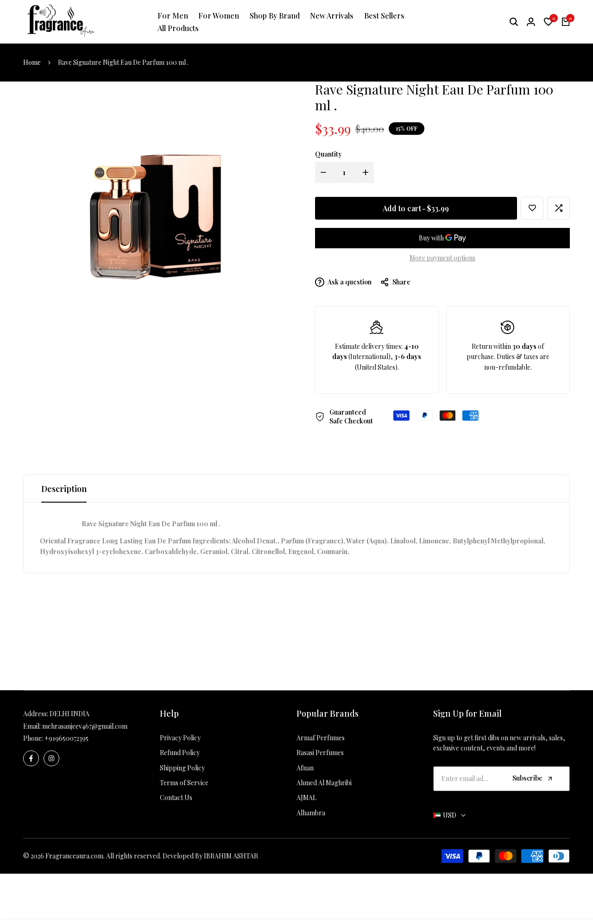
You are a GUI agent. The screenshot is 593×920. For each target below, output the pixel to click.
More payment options (442, 257)
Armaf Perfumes (320, 737)
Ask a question (349, 281)
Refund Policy (180, 752)
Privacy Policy (180, 737)
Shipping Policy (182, 767)
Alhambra (310, 812)
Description (64, 488)
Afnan (305, 767)
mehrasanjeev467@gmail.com (84, 726)
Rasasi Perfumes (320, 752)
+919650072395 (66, 738)
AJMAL (306, 797)
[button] (532, 208)
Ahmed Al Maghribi (324, 782)
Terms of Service (184, 782)
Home (32, 62)
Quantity (328, 154)
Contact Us (176, 797)
